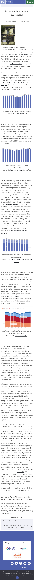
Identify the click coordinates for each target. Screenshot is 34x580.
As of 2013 (20, 472)
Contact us (26, 567)
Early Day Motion (16, 64)
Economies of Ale (17, 170)
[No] (32, 575)
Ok (17, 577)
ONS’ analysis (8, 289)
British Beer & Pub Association (17, 54)
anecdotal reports (13, 296)
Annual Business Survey (9, 204)
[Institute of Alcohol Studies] (7, 2)
